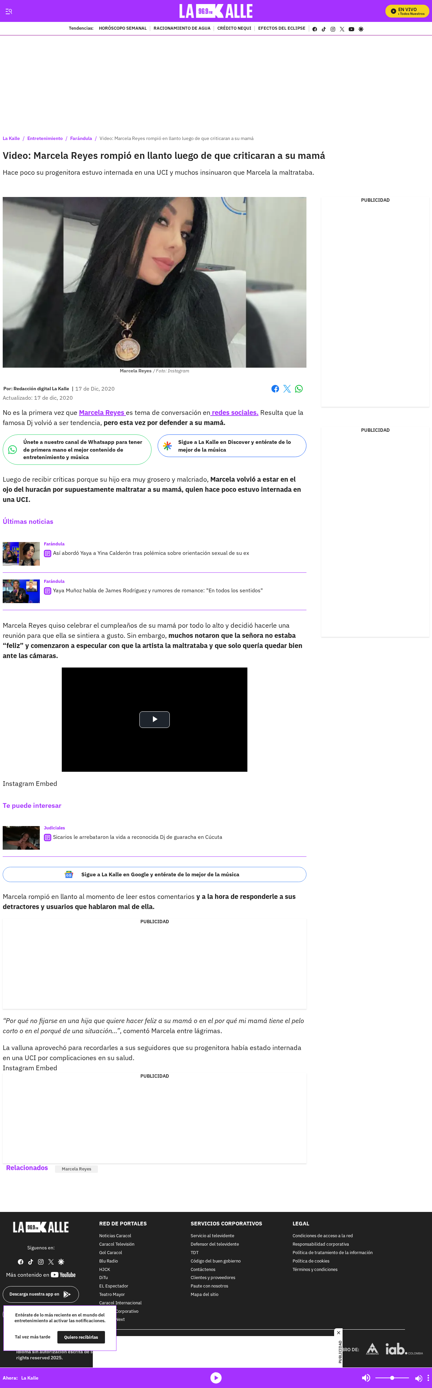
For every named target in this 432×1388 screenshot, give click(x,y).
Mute (366, 1378)
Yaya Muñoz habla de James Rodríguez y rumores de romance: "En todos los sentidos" (158, 590)
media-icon (216, 1377)
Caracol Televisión (116, 1244)
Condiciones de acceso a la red (323, 1236)
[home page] (216, 11)
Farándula (81, 138)
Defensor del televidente (215, 1244)
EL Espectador (113, 1286)
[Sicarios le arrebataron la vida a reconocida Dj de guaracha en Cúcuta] (21, 838)
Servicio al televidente (212, 1236)
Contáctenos (203, 1270)
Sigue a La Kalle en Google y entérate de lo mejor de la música (160, 874)
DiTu (103, 1278)
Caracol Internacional (120, 1303)
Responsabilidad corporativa (321, 1244)
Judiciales (54, 828)
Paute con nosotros (209, 1286)
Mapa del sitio (204, 1295)
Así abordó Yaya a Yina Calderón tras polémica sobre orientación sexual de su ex (151, 552)
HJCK (104, 1270)
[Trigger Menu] (9, 11)
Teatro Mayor (112, 1295)
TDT (194, 1253)
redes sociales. (234, 412)
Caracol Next (112, 1320)
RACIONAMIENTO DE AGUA (182, 28)
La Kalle (11, 138)
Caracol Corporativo (118, 1311)
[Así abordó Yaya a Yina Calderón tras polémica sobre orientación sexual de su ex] (21, 554)
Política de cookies (311, 1261)
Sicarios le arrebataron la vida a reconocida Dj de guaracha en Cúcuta (137, 836)
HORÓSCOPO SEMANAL (123, 28)
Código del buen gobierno (216, 1261)
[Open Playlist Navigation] (428, 1378)
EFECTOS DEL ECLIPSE (281, 28)
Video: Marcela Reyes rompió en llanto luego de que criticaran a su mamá (176, 138)
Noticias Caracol (115, 1236)
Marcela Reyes (102, 412)
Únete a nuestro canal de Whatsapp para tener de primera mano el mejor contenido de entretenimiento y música (82, 449)
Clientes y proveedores (213, 1278)
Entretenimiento (45, 138)
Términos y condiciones (315, 1270)
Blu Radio (108, 1261)
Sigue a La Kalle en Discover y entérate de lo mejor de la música (234, 445)
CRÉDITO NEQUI (234, 28)
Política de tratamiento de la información (333, 1253)
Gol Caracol (110, 1253)
